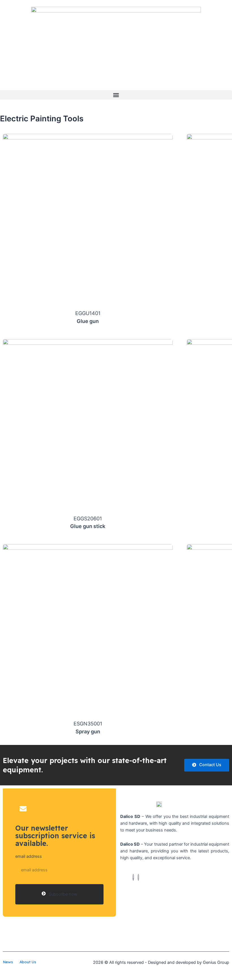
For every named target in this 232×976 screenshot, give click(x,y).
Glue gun (88, 321)
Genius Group (216, 962)
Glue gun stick (87, 526)
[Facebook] (133, 877)
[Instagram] (138, 877)
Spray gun (88, 731)
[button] (116, 95)
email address (28, 856)
